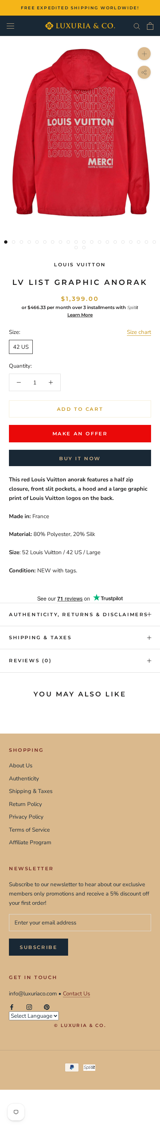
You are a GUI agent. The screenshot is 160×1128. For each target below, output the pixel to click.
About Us (20, 765)
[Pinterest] (46, 1007)
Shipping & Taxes (40, 637)
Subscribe (38, 947)
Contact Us (76, 993)
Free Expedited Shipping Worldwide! (80, 7)
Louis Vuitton (80, 264)
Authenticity (24, 778)
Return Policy (25, 804)
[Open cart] (150, 26)
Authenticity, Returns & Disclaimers (78, 614)
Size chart (139, 332)
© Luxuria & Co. (80, 1025)
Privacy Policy (26, 816)
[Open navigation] (10, 26)
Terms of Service (29, 829)
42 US (21, 347)
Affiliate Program (30, 842)
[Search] (137, 26)
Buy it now (80, 458)
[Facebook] (12, 1007)
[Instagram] (29, 1007)
